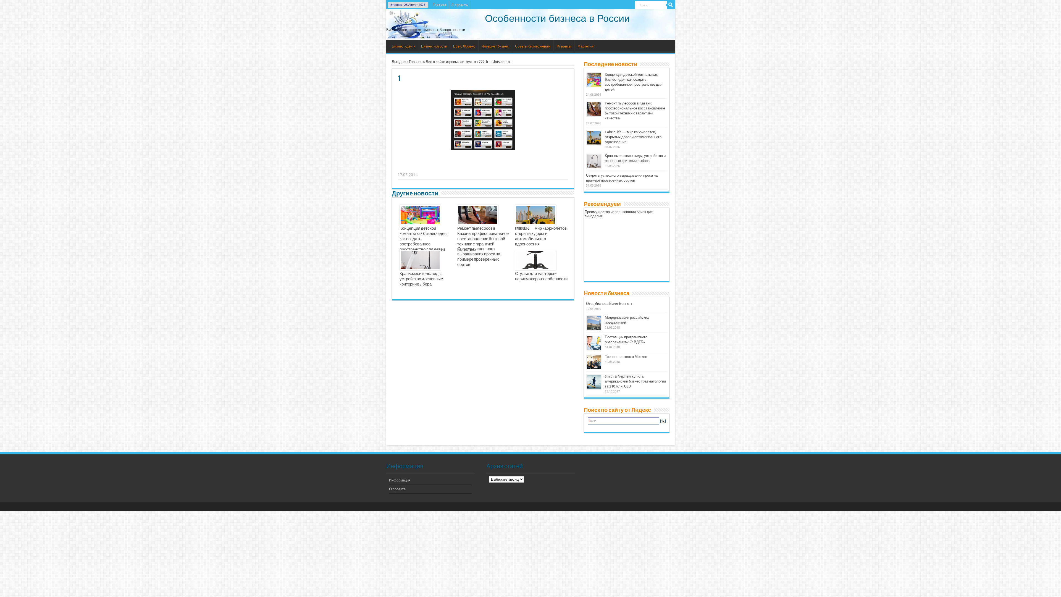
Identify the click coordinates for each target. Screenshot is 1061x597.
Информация (400, 480)
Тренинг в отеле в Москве (626, 357)
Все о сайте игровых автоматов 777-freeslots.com (467, 62)
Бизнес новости (434, 46)
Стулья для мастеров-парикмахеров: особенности (541, 276)
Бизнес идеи (403, 46)
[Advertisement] (483, 167)
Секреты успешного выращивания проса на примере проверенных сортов (478, 257)
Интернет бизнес (495, 46)
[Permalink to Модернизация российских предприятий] (594, 323)
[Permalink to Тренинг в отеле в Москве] (594, 362)
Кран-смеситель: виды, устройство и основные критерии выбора (421, 279)
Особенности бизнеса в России (557, 18)
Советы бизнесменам (532, 46)
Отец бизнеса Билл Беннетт (609, 304)
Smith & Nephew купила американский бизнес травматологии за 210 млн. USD (635, 381)
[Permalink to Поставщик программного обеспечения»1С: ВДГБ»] (594, 342)
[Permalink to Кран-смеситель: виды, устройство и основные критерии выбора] (594, 161)
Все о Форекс (464, 46)
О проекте (459, 5)
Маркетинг (586, 46)
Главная (440, 5)
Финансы (563, 46)
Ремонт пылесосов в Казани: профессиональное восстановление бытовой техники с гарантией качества (483, 239)
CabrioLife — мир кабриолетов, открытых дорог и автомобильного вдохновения (541, 236)
